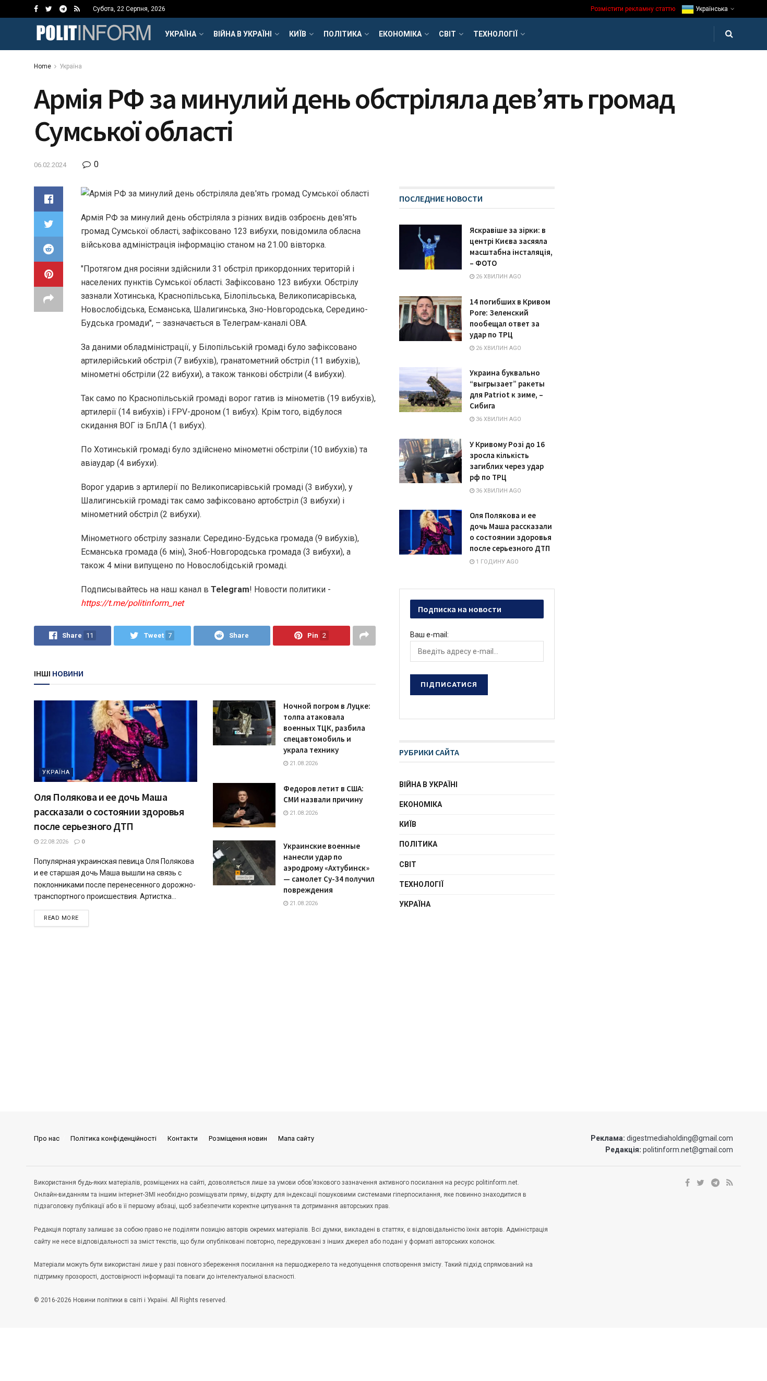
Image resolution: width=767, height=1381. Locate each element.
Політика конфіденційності (113, 1138)
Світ (447, 34)
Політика (342, 34)
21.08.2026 (303, 763)
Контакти (182, 1138)
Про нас (46, 1138)
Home (42, 66)
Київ (297, 34)
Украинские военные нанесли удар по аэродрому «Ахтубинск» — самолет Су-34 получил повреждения (329, 868)
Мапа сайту (296, 1138)
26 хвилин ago (497, 276)
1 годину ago (496, 561)
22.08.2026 (53, 841)
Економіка (400, 34)
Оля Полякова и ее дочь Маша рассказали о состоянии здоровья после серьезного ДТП (109, 811)
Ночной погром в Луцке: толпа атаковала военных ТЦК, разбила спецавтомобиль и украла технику (326, 728)
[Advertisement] (477, 1000)
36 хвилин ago (497, 419)
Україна (180, 34)
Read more (61, 918)
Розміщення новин (238, 1138)
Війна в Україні (242, 34)
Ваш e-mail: (429, 634)
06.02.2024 (50, 165)
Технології (495, 34)
